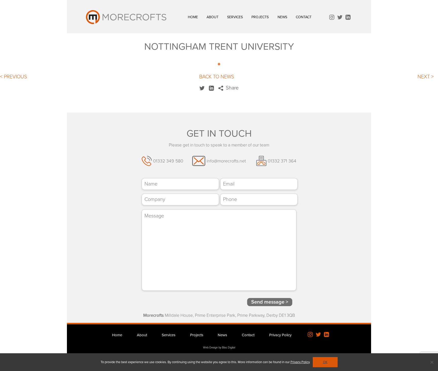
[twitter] (339, 18)
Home (193, 17)
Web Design (210, 347)
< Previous (13, 77)
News (282, 17)
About (212, 17)
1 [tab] (219, 66)
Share (232, 88)
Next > (425, 77)
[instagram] (331, 18)
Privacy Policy (280, 335)
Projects (260, 17)
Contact (304, 17)
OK (325, 362)
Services (235, 17)
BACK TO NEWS (216, 77)
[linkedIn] (348, 18)
